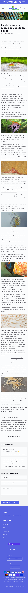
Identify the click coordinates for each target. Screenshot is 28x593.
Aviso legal (6, 531)
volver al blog (15, 436)
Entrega (5, 524)
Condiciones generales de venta (10, 584)
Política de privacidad (9, 581)
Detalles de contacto (20, 586)
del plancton (10, 189)
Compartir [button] (6, 38)
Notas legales (23, 584)
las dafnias (12, 302)
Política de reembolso (17, 579)
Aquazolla (8, 577)
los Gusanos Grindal (17, 358)
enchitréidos (16, 332)
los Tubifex (4, 302)
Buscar (5, 534)
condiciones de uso (20, 581)
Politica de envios (9, 586)
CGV (4, 527)
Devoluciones (7, 538)
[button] (3, 8)
